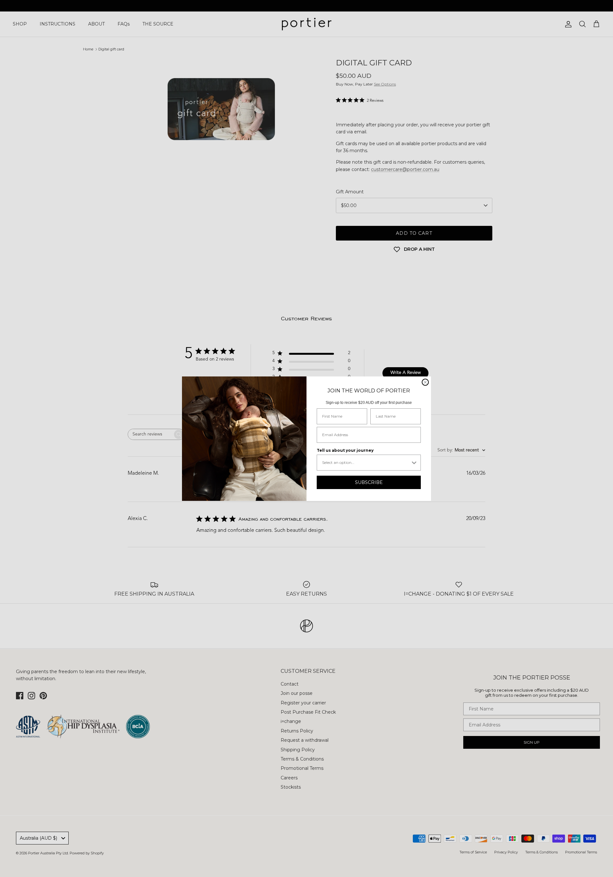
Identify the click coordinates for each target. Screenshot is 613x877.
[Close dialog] (425, 382)
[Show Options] (414, 462)
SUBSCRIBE (369, 482)
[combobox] (366, 462)
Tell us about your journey (345, 450)
